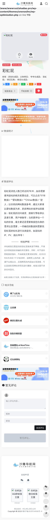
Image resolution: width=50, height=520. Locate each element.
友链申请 (25, 474)
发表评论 (40, 428)
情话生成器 (22, 79)
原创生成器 (17, 65)
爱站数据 (17, 199)
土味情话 (24, 76)
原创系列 (6, 65)
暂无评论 (11, 385)
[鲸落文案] (25, 3)
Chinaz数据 (31, 199)
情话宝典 (11, 79)
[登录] (41, 4)
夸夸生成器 (35, 76)
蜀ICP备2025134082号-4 (32, 511)
